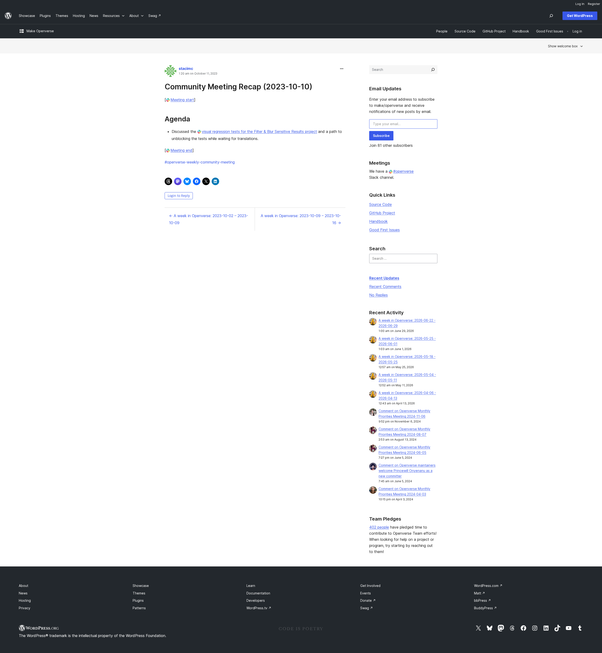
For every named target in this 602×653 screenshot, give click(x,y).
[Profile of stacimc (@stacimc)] (170, 72)
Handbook (378, 221)
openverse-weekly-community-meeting (200, 162)
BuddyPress (485, 608)
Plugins (138, 600)
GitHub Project (382, 213)
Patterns (139, 608)
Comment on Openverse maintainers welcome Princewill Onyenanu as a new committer (407, 470)
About (23, 586)
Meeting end (181, 150)
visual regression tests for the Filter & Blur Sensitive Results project (259, 131)
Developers (255, 600)
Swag (366, 608)
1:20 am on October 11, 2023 (198, 73)
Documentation (258, 593)
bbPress (482, 600)
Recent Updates (384, 278)
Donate (368, 600)
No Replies (378, 295)
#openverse (403, 171)
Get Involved (370, 586)
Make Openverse (40, 31)
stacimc (186, 68)
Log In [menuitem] (579, 4)
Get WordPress (580, 16)
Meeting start (182, 99)
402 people (379, 527)
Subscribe (381, 136)
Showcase (141, 586)
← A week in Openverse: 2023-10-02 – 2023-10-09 (208, 219)
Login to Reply (179, 195)
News (23, 593)
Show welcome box (563, 46)
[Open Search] (551, 16)
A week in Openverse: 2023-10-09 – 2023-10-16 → (301, 219)
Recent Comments (385, 286)
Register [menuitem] (594, 4)
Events (365, 593)
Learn (250, 586)
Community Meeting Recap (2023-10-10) (238, 86)
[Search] (432, 69)
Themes (139, 593)
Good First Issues (384, 229)
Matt (479, 593)
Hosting (25, 600)
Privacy (24, 608)
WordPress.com (488, 586)
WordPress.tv (258, 608)
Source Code (380, 204)
